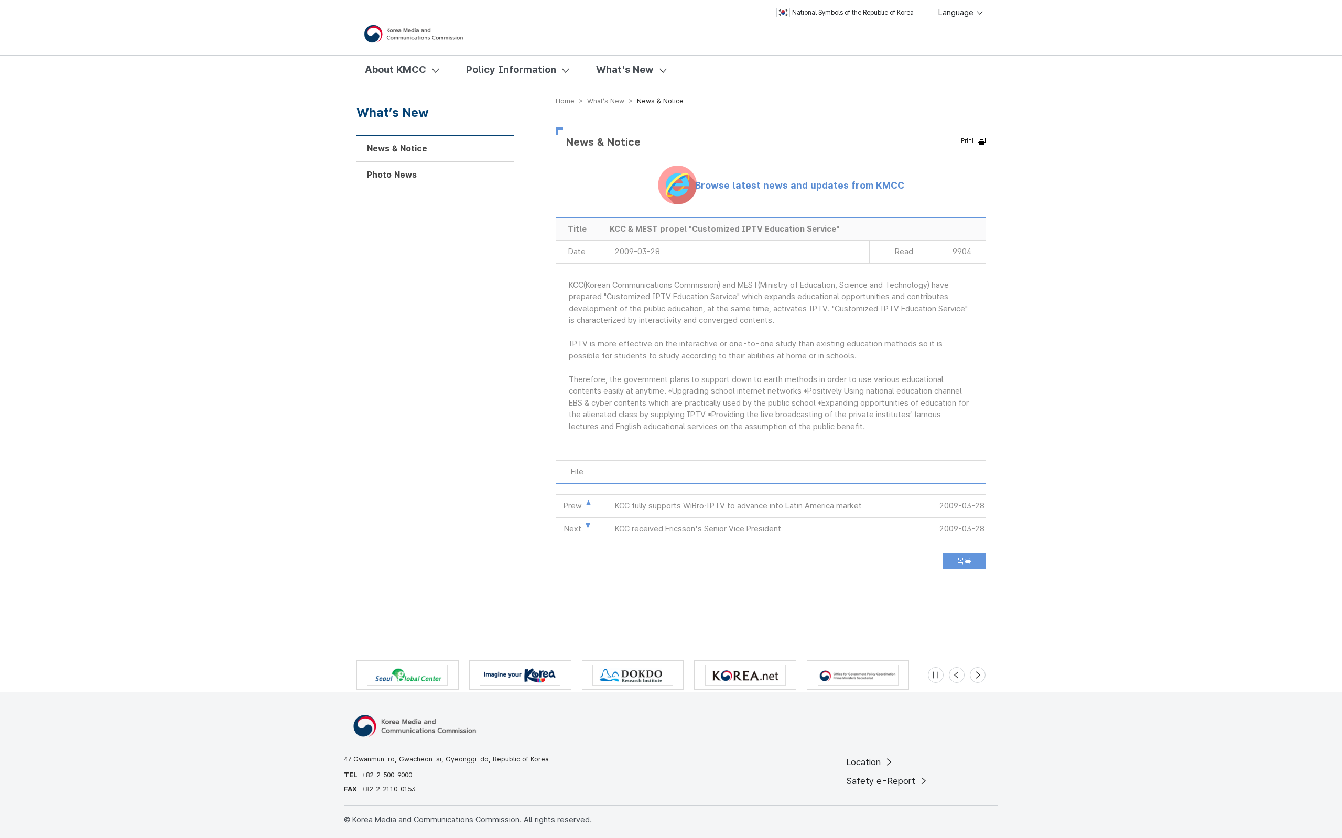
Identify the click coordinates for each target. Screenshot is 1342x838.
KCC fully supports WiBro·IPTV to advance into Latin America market (738, 505)
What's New (625, 69)
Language (957, 12)
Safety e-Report (882, 781)
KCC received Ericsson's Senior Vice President (698, 529)
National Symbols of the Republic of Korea (853, 12)
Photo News (392, 175)
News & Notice (397, 149)
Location (864, 762)
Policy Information (511, 69)
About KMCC (395, 69)
